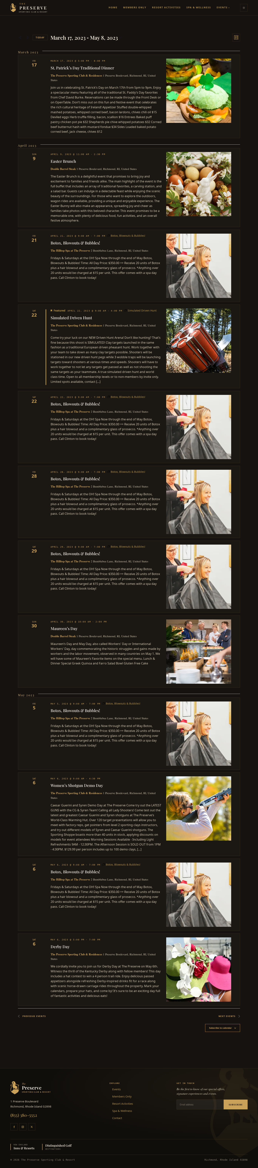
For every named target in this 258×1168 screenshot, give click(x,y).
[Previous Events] (20, 37)
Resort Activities (166, 7)
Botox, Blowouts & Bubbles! (75, 242)
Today (40, 37)
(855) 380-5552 (23, 1115)
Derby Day (60, 946)
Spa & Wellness (198, 7)
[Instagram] (22, 1126)
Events (223, 7)
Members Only (134, 7)
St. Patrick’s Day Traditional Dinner (82, 67)
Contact (117, 1118)
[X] (31, 1126)
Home (113, 7)
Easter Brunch (63, 161)
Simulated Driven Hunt (71, 317)
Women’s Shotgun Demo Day (77, 785)
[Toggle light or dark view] (244, 8)
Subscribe (236, 1104)
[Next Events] (27, 37)
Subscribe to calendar (220, 1027)
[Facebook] (14, 1126)
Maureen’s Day (64, 628)
